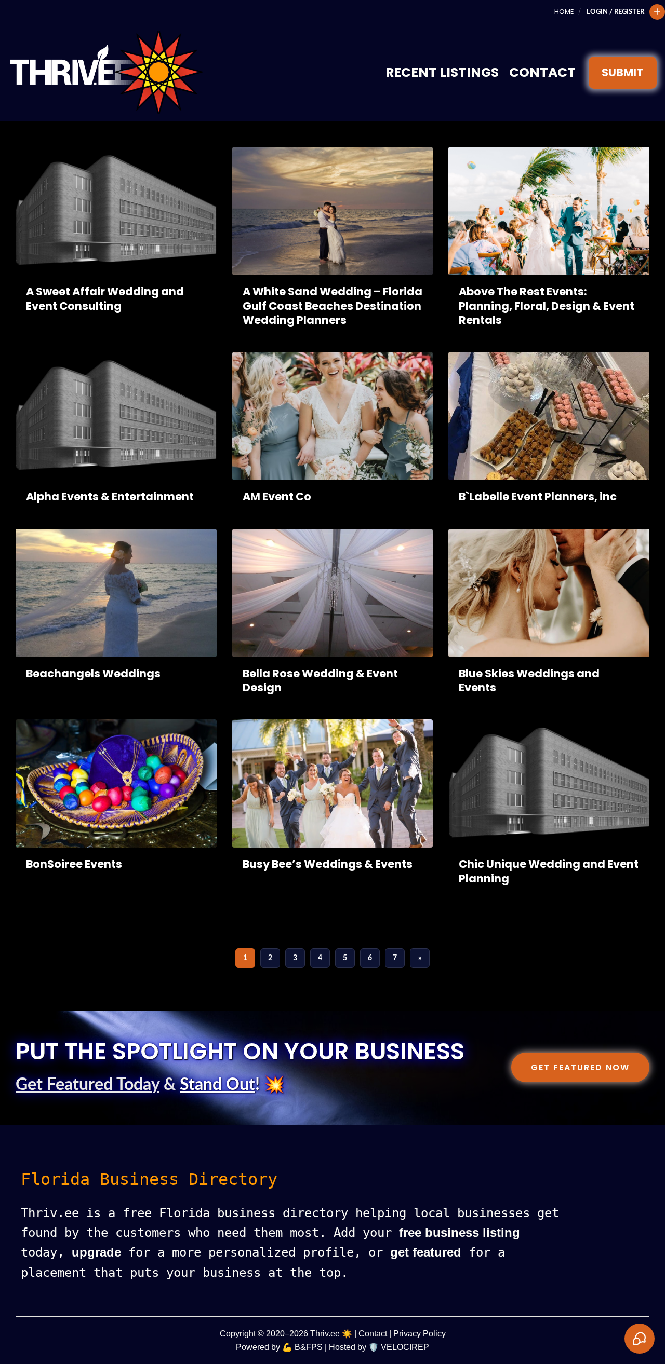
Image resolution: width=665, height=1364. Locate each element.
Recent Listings (442, 72)
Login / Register (615, 12)
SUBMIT (623, 72)
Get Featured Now (580, 1067)
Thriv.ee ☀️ (331, 1333)
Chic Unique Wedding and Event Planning (549, 870)
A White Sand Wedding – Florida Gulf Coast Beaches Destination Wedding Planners (332, 306)
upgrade (96, 1252)
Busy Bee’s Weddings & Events (328, 863)
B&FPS (309, 1347)
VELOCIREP (405, 1347)
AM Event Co (277, 496)
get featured (425, 1252)
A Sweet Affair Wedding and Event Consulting (105, 298)
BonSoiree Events (74, 863)
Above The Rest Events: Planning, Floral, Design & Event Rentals (546, 306)
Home (564, 11)
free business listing (459, 1232)
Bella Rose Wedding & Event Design (320, 680)
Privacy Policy (419, 1333)
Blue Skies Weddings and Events (529, 680)
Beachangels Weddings (93, 673)
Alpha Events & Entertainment (110, 496)
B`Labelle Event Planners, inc (538, 496)
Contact (542, 72)
